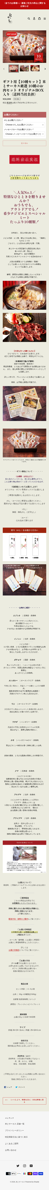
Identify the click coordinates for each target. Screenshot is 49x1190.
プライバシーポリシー (14, 1130)
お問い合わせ (10, 1150)
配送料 (9, 103)
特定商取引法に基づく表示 (16, 1137)
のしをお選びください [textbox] (13, 120)
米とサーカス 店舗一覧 (14, 1124)
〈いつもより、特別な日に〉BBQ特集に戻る (26, 1100)
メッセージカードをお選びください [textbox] (18, 129)
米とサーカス (20, 1182)
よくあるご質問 (11, 1143)
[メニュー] (44, 18)
